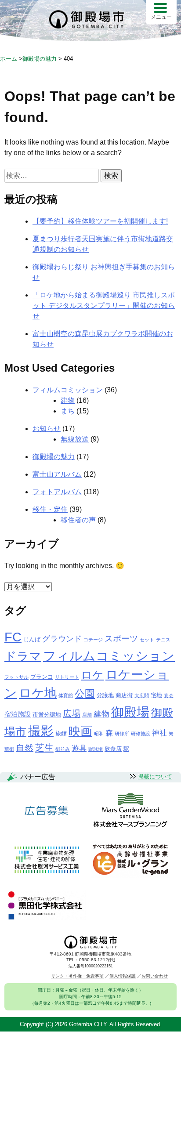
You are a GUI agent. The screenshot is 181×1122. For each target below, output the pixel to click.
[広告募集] (47, 811)
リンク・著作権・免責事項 (77, 976)
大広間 (141, 695)
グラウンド (62, 638)
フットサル (16, 677)
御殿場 (130, 712)
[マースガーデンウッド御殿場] (130, 811)
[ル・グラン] (130, 860)
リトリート (67, 677)
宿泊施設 (17, 714)
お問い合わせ (154, 976)
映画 (80, 731)
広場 (71, 713)
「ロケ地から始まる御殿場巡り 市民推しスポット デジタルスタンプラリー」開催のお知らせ (104, 305)
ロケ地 (38, 693)
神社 (159, 733)
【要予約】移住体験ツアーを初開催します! (100, 221)
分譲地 (105, 695)
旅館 (61, 733)
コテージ (93, 639)
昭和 (99, 733)
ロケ (92, 675)
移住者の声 (78, 520)
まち (68, 411)
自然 (24, 748)
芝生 (44, 747)
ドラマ (22, 656)
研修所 (122, 733)
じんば (31, 639)
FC (13, 637)
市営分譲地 (47, 714)
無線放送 (75, 439)
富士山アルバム (57, 474)
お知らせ (47, 428)
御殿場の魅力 (54, 456)
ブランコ (41, 676)
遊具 (79, 748)
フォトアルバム (57, 492)
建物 (68, 400)
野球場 (95, 749)
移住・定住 (50, 509)
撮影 (41, 731)
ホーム (8, 58)
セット (147, 639)
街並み (62, 749)
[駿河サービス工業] (47, 860)
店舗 (87, 714)
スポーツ (121, 638)
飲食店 (113, 749)
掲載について (155, 776)
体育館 (65, 695)
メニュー (161, 17)
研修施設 (140, 733)
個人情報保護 (122, 976)
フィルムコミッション (68, 390)
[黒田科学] (46, 905)
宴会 (169, 695)
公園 (85, 693)
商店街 (124, 695)
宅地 (156, 695)
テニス (163, 639)
